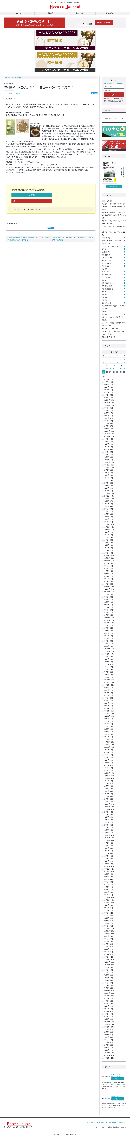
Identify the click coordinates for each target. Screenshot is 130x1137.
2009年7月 (105, 910)
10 (124, 362)
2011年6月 (105, 850)
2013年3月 (105, 796)
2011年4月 (105, 856)
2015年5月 (105, 729)
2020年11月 (106, 558)
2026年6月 (105, 384)
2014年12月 (106, 742)
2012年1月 (105, 832)
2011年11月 (106, 837)
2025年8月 (105, 410)
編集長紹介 (80, 13)
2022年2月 (105, 519)
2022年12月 (106, 493)
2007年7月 (105, 972)
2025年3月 (105, 423)
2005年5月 (105, 1040)
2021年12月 (106, 524)
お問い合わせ (110, 13)
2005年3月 (105, 1045)
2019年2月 (105, 612)
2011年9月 (105, 843)
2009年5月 (105, 915)
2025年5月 (105, 418)
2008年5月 (105, 946)
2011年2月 (105, 861)
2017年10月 (106, 654)
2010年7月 (105, 879)
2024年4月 (105, 452)
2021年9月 (105, 532)
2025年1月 (105, 428)
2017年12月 (106, 648)
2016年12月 (106, 679)
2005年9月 (105, 1029)
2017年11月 (106, 651)
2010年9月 (105, 874)
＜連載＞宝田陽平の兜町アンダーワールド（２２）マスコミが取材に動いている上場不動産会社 (28, 238)
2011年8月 (105, 845)
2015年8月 (105, 721)
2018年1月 (105, 646)
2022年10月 (106, 498)
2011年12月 (106, 835)
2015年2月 (105, 736)
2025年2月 (105, 426)
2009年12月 (106, 897)
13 (110, 365)
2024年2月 (105, 457)
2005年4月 (105, 1042)
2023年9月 (105, 470)
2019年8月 (105, 597)
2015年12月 (106, 711)
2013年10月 (106, 778)
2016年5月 (105, 698)
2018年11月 (106, 620)
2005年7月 (105, 1034)
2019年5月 (105, 604)
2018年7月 (105, 630)
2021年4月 (105, 545)
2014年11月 (106, 744)
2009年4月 (105, 918)
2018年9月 (105, 625)
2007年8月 (105, 970)
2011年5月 (105, 853)
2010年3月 (105, 889)
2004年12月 (106, 1052)
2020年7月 (105, 568)
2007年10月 (106, 964)
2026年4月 (105, 389)
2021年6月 (105, 540)
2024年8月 (105, 441)
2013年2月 (105, 799)
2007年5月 (105, 977)
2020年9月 (105, 563)
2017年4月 (105, 669)
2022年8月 (105, 503)
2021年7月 (105, 537)
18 (103, 368)
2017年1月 (105, 677)
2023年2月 (105, 488)
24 (124, 368)
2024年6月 (105, 446)
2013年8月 (105, 783)
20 (110, 368)
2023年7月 (105, 475)
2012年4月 (105, 825)
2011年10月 (106, 840)
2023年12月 (106, 462)
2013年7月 (105, 786)
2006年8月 (105, 1001)
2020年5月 (105, 573)
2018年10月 (106, 623)
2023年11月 (106, 465)
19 (107, 368)
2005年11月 (106, 1024)
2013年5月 (105, 791)
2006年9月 (105, 998)
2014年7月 (105, 755)
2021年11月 (106, 527)
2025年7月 (105, 413)
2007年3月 (105, 983)
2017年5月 (105, 667)
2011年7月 (105, 848)
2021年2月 (105, 550)
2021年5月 (105, 542)
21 (114, 368)
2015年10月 (106, 716)
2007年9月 (105, 967)
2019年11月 (106, 589)
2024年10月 (106, 436)
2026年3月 (105, 392)
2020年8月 (105, 566)
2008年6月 (105, 944)
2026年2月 (105, 395)
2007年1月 (105, 988)
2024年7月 (105, 444)
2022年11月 (106, 496)
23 (121, 368)
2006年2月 (105, 1016)
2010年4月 (105, 887)
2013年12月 (106, 773)
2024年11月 (106, 433)
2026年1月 (105, 397)
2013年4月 (105, 793)
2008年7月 (105, 941)
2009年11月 (106, 900)
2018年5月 (105, 635)
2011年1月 (105, 863)
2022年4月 (105, 514)
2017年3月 (105, 672)
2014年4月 (105, 762)
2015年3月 (105, 734)
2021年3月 (105, 547)
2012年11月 (106, 806)
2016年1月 (105, 708)
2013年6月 (105, 788)
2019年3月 (105, 610)
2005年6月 (105, 1037)
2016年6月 (105, 695)
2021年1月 (105, 553)
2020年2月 (105, 581)
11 (103, 365)
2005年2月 (105, 1047)
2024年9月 (105, 439)
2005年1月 (105, 1050)
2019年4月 (105, 607)
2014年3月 (105, 765)
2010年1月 (105, 895)
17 (124, 365)
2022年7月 (105, 506)
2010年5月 (105, 884)
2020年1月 (105, 584)
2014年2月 (105, 768)
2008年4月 (105, 949)
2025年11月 (106, 402)
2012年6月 (105, 819)
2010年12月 (106, 866)
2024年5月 (105, 449)
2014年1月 (105, 770)
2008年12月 (106, 928)
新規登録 (32, 195)
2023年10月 (106, 467)
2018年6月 (105, 633)
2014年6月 (105, 757)
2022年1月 (105, 522)
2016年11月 (106, 682)
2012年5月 (105, 822)
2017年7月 (105, 661)
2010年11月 (106, 869)
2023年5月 (105, 480)
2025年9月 (105, 408)
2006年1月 (105, 1019)
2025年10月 (106, 405)
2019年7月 (105, 599)
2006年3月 (105, 1014)
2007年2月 (105, 985)
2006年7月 (105, 1003)
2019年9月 (105, 594)
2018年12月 (106, 617)
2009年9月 (105, 905)
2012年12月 (106, 804)
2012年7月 (105, 817)
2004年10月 (106, 1058)
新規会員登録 (108, 83)
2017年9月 (105, 656)
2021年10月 (106, 529)
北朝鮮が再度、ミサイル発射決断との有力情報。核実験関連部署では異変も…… (73, 238)
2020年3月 (105, 579)
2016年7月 (105, 692)
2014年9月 (105, 749)
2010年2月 (105, 892)
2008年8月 (105, 939)
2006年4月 (105, 1011)
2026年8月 (105, 379)
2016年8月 (105, 690)
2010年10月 (106, 871)
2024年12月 (106, 431)
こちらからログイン (33, 209)
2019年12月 (106, 586)
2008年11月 (106, 931)
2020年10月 (106, 560)
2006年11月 (106, 993)
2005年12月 (106, 1021)
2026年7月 (105, 382)
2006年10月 (106, 996)
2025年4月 (105, 421)
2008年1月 (105, 957)
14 (114, 365)
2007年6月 (105, 975)
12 (107, 365)
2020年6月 (105, 571)
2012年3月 (105, 827)
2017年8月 (105, 659)
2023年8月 (105, 472)
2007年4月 (105, 980)
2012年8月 (105, 814)
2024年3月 (105, 454)
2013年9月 (105, 780)
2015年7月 (105, 724)
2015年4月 (105, 731)
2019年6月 (105, 602)
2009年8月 (105, 907)
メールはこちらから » (104, 22)
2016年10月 (106, 685)
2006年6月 (105, 1006)
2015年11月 (106, 713)
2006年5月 (105, 1008)
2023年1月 (105, 490)
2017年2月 (105, 674)
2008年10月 (106, 933)
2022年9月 (105, 501)
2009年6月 (105, 913)
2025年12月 (106, 400)
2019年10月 (106, 591)
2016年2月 (105, 705)
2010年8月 (105, 876)
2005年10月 (106, 1027)
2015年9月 (105, 718)
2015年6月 (105, 726)
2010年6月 (105, 882)
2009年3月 (105, 920)
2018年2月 (105, 643)
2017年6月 (105, 664)
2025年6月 (105, 415)
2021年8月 (105, 534)
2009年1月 (105, 926)
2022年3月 (105, 516)
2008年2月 (105, 954)
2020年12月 (106, 555)
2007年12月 (106, 959)
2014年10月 (106, 747)
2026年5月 (105, 387)
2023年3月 (105, 485)
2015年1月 (105, 739)
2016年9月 (105, 687)
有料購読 (50, 13)
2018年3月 (105, 641)
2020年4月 (105, 576)
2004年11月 (106, 1055)
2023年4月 (105, 483)
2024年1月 (105, 459)
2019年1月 (105, 615)
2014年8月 (105, 752)
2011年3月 (105, 858)
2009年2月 (105, 923)
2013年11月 (106, 775)
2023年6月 (105, 478)
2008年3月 (105, 952)
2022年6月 (105, 509)
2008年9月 (105, 936)
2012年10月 (106, 809)
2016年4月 (105, 700)
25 (103, 372)
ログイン (15, 201)
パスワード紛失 (118, 83)
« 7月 (103, 377)
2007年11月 (106, 962)
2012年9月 (105, 812)
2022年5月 (105, 511)
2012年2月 (105, 830)
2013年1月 (105, 801)
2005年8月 (105, 1032)
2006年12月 (106, 990)
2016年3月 (105, 703)
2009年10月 (106, 902)
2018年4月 (105, 638)
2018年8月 (105, 628)
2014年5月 (105, 760)
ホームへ (19, 13)
